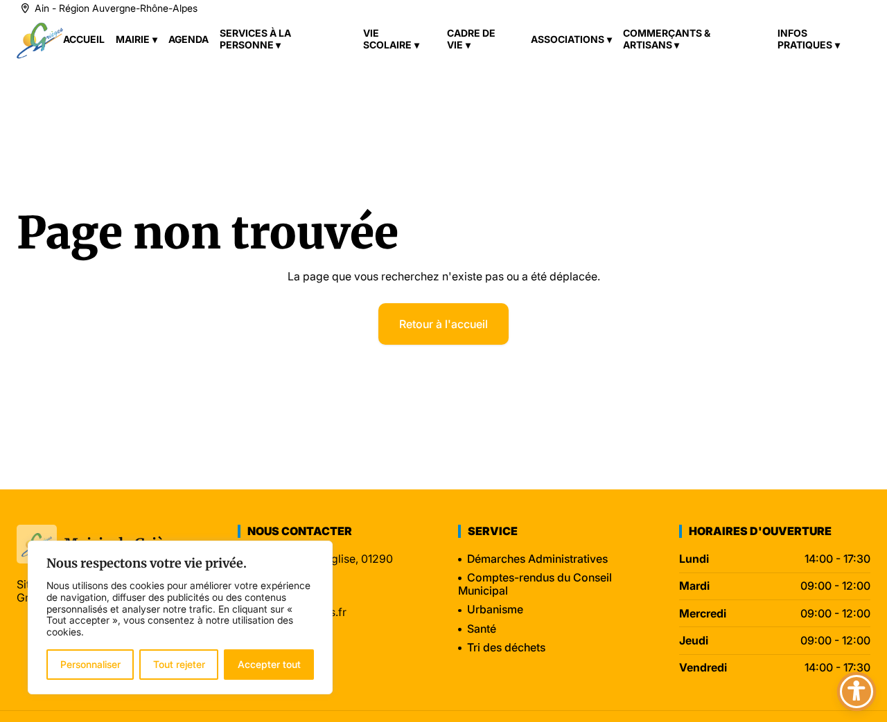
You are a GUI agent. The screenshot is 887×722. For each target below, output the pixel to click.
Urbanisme (495, 609)
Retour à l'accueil (443, 324)
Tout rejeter (179, 664)
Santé (481, 628)
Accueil (84, 39)
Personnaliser (90, 664)
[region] (180, 617)
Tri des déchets (506, 647)
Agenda (188, 39)
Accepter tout (269, 664)
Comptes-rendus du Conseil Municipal (535, 583)
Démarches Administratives (537, 559)
